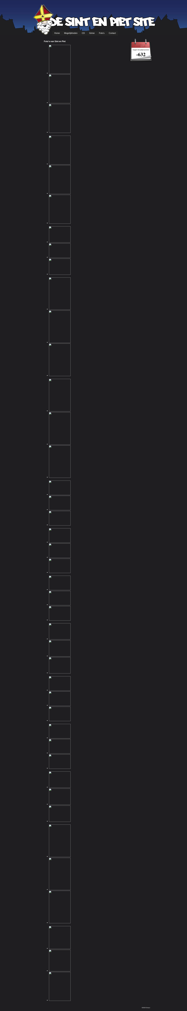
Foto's (101, 33)
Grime (92, 33)
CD (83, 33)
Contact (112, 33)
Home (57, 33)
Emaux (148, 1007)
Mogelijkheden (70, 33)
